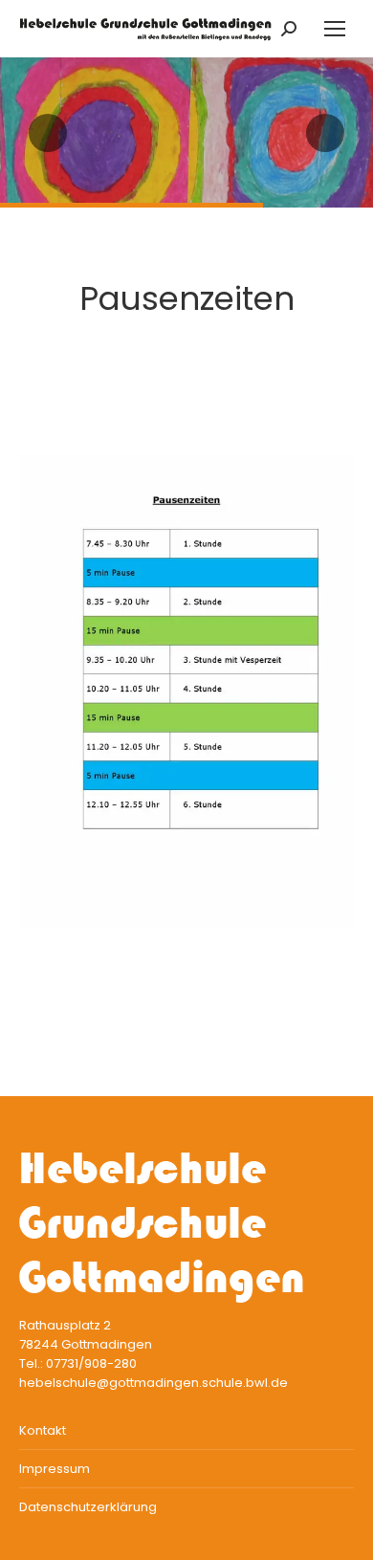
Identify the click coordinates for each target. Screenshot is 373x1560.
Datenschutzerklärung (88, 1507)
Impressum (54, 1469)
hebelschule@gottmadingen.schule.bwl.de (153, 1382)
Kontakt (42, 1430)
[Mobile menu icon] (335, 29)
